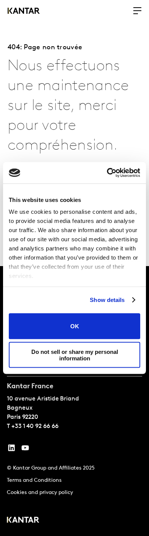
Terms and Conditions (34, 480)
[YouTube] (11, 449)
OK (74, 326)
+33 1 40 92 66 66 (34, 426)
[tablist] (74, 401)
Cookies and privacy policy (40, 493)
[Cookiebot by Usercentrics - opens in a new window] (107, 173)
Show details (107, 300)
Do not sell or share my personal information (74, 355)
